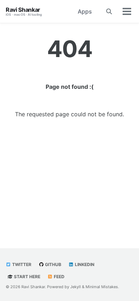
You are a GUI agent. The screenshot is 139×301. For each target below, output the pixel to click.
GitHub (52, 264)
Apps (85, 11)
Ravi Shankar (24, 11)
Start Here (26, 276)
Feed (59, 276)
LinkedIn (84, 264)
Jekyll (75, 286)
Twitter (21, 264)
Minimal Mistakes (102, 286)
